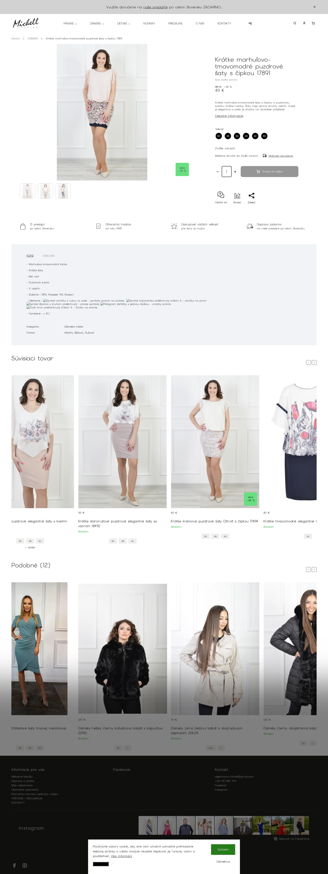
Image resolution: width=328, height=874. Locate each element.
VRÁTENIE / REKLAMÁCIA (26, 798)
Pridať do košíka (273, 171)
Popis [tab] (30, 255)
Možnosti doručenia (281, 156)
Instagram (221, 789)
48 (30, 541)
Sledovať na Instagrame (294, 838)
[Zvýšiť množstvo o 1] (235, 171)
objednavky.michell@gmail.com (234, 776)
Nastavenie (100, 864)
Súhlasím (223, 849)
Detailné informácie (229, 116)
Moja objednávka (21, 785)
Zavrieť (285, 209)
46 (40, 541)
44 (30, 748)
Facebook (220, 785)
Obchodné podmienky (25, 789)
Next (315, 362)
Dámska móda (74, 326)
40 (40, 748)
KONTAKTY (18, 802)
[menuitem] (73, 23)
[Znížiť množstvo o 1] (217, 171)
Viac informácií (121, 856)
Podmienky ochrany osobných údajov (34, 794)
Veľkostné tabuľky (21, 776)
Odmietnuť (223, 862)
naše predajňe (155, 7)
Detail (67, 515)
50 (20, 541)
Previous (309, 362)
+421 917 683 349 (225, 781)
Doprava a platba (22, 781)
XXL (211, 748)
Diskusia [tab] (48, 255)
